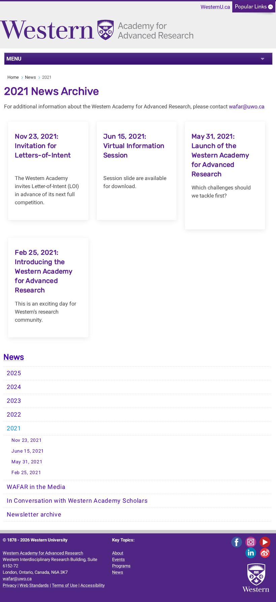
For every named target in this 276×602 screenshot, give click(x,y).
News (30, 77)
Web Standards (34, 585)
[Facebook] (237, 541)
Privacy (9, 585)
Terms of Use (64, 585)
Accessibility (92, 585)
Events (118, 559)
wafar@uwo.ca (247, 106)
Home (13, 77)
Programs (121, 565)
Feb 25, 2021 (26, 472)
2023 (14, 400)
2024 (14, 387)
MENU (14, 59)
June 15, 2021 (27, 451)
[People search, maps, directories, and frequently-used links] (253, 8)
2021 (14, 428)
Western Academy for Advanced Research (43, 553)
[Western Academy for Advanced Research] (98, 33)
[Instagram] (251, 541)
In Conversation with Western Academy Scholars (77, 500)
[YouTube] (266, 541)
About (117, 553)
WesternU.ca (215, 7)
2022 (14, 414)
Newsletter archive (34, 514)
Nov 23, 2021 (26, 440)
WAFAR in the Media (36, 487)
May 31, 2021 (26, 462)
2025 (14, 373)
